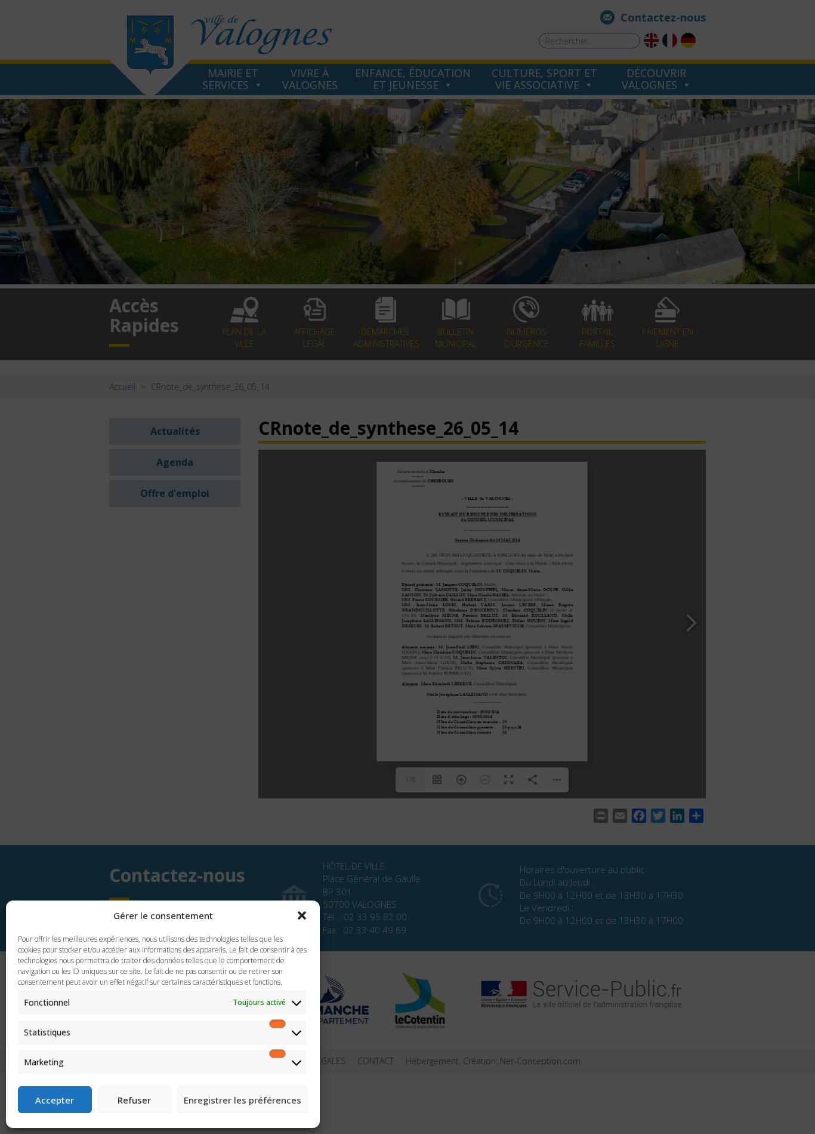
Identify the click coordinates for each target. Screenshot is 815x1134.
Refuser (134, 1100)
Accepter (54, 1100)
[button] (302, 915)
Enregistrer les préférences (242, 1100)
